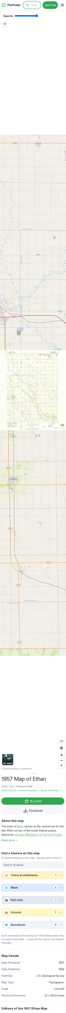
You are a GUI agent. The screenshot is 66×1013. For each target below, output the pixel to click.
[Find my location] (61, 748)
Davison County (28, 790)
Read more (8, 840)
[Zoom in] (61, 755)
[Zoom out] (61, 760)
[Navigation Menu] (62, 5)
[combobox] (32, 5)
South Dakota (8, 790)
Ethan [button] (20, 826)
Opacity (8, 16)
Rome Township (49, 790)
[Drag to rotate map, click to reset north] (61, 765)
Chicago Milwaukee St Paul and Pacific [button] (37, 834)
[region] (33, 390)
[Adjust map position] (5, 24)
